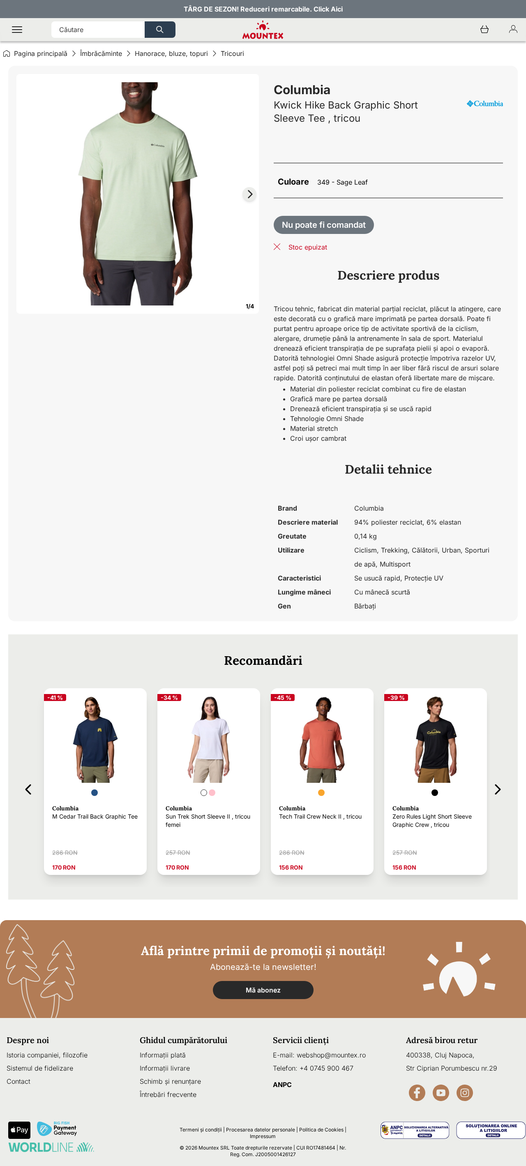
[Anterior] (28, 788)
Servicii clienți (301, 1040)
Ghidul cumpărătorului (183, 1040)
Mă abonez (263, 990)
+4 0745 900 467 (326, 1068)
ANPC (282, 1084)
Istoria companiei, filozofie (47, 1055)
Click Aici (328, 9)
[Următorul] (498, 788)
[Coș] (484, 30)
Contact (18, 1081)
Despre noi (28, 1040)
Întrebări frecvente (168, 1094)
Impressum (263, 1136)
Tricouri (232, 53)
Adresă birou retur (442, 1040)
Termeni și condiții (201, 1130)
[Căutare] (160, 29)
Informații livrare (165, 1068)
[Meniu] (17, 30)
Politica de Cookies (321, 1130)
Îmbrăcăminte (101, 53)
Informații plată (163, 1055)
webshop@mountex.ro (331, 1055)
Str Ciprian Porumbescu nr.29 (451, 1068)
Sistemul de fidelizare (40, 1068)
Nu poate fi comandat (324, 225)
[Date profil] (513, 30)
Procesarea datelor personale (260, 1130)
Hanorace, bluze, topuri (171, 53)
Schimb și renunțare (170, 1081)
